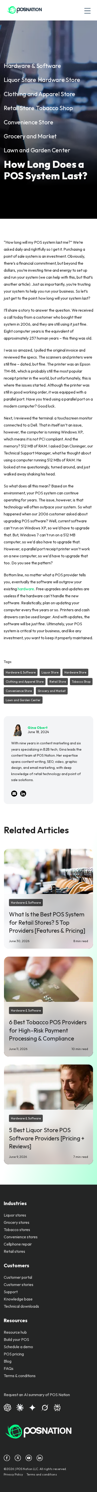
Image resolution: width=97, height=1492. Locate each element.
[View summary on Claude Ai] (20, 1406)
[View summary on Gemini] (32, 1406)
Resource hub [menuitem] (15, 1332)
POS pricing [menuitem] (14, 1353)
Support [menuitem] (11, 1291)
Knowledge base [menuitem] (18, 1298)
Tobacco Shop (54, 108)
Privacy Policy (13, 1474)
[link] (24, 10)
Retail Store (19, 108)
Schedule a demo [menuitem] (18, 1346)
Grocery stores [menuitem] (16, 1222)
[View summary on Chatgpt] (7, 1406)
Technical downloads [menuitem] (21, 1306)
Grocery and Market (30, 136)
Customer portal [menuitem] (18, 1277)
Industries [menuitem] (15, 1203)
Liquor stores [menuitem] (15, 1215)
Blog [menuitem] (7, 1361)
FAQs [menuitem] (8, 1368)
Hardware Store (59, 79)
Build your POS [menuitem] (16, 1339)
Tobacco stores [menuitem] (17, 1229)
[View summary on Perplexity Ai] (57, 1406)
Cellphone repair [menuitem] (18, 1244)
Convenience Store (28, 122)
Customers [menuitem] (16, 1265)
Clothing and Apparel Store (39, 94)
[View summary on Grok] (44, 1406)
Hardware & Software (32, 65)
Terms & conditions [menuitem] (20, 1375)
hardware (26, 588)
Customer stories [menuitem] (18, 1284)
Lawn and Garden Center (37, 150)
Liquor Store (20, 79)
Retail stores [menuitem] (14, 1251)
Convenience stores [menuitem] (21, 1236)
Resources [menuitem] (15, 1320)
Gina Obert (38, 727)
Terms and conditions (42, 1474)
